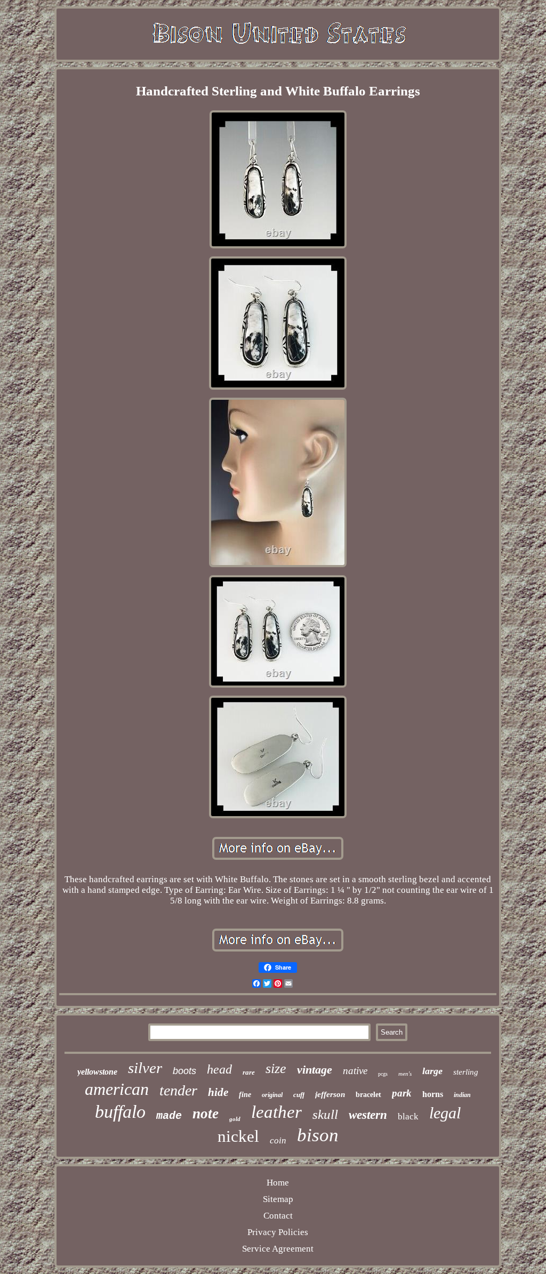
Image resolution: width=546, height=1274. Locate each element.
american (117, 1089)
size (276, 1068)
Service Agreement (278, 1249)
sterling (465, 1072)
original (272, 1095)
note (205, 1114)
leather (276, 1112)
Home (278, 1183)
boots (184, 1071)
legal (445, 1113)
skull (325, 1114)
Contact (278, 1216)
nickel (238, 1136)
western (368, 1115)
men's (405, 1073)
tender (178, 1090)
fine (245, 1095)
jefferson (330, 1094)
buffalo (120, 1112)
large (432, 1071)
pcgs (383, 1074)
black (408, 1116)
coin (278, 1140)
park (402, 1093)
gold (234, 1119)
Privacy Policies (277, 1232)
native (355, 1070)
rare (249, 1072)
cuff (298, 1095)
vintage (314, 1069)
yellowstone (97, 1071)
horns (432, 1094)
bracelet (368, 1095)
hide (218, 1092)
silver (145, 1067)
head (219, 1069)
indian (462, 1095)
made (169, 1116)
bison (318, 1135)
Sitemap (278, 1199)
